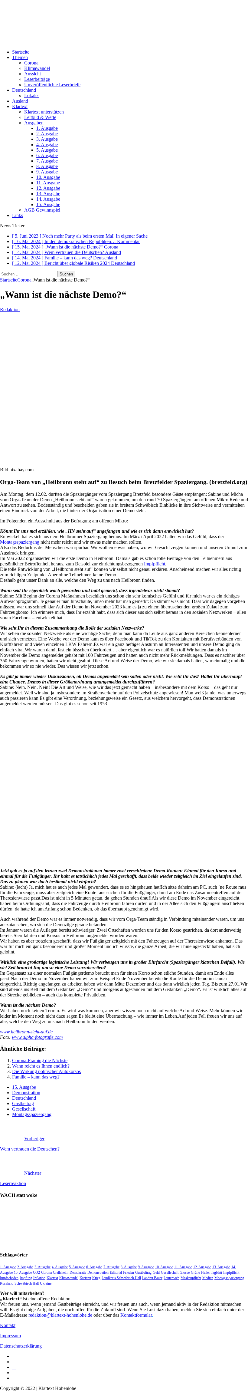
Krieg (96, 1278)
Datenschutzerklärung (21, 1345)
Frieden (128, 1272)
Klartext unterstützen (44, 111)
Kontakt (7, 1325)
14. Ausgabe (48, 199)
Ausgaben (34, 122)
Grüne (195, 1272)
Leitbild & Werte (40, 117)
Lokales (31, 95)
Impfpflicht (154, 563)
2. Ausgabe (47, 133)
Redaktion (10, 309)
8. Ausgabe (47, 166)
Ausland (20, 101)
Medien (207, 1278)
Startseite (20, 51)
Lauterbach (171, 1278)
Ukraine (45, 1283)
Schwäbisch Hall (27, 1283)
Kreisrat (85, 1278)
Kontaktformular (136, 1315)
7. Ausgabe (47, 160)
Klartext (20, 106)
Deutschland (24, 90)
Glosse (185, 1272)
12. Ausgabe (48, 188)
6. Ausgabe (47, 155)
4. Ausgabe (47, 144)
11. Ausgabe (48, 182)
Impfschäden (9, 1278)
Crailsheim (60, 1272)
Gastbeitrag (23, 1103)
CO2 (36, 1272)
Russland (6, 1283)
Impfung (26, 1278)
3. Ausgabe (47, 139)
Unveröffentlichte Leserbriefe (52, 84)
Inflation (39, 1278)
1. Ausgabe (47, 128)
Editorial (116, 1272)
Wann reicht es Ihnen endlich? (41, 1065)
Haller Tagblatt (211, 1272)
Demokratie (78, 1272)
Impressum (10, 1335)
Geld (156, 1272)
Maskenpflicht (191, 1278)
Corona (31, 62)
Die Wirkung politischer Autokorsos (46, 1071)
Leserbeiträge (37, 79)
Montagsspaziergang (19, 542)
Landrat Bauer (152, 1278)
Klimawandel (37, 68)
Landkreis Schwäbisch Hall (121, 1278)
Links (17, 215)
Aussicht (32, 73)
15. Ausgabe (48, 204)
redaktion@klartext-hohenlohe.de (60, 1315)
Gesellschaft (23, 1108)
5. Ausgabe (47, 150)
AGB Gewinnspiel (42, 209)
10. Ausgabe (48, 177)
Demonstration (26, 1092)
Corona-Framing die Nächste (39, 1060)
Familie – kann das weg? (36, 1076)
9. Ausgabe (47, 171)
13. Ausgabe (48, 193)
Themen (20, 57)
